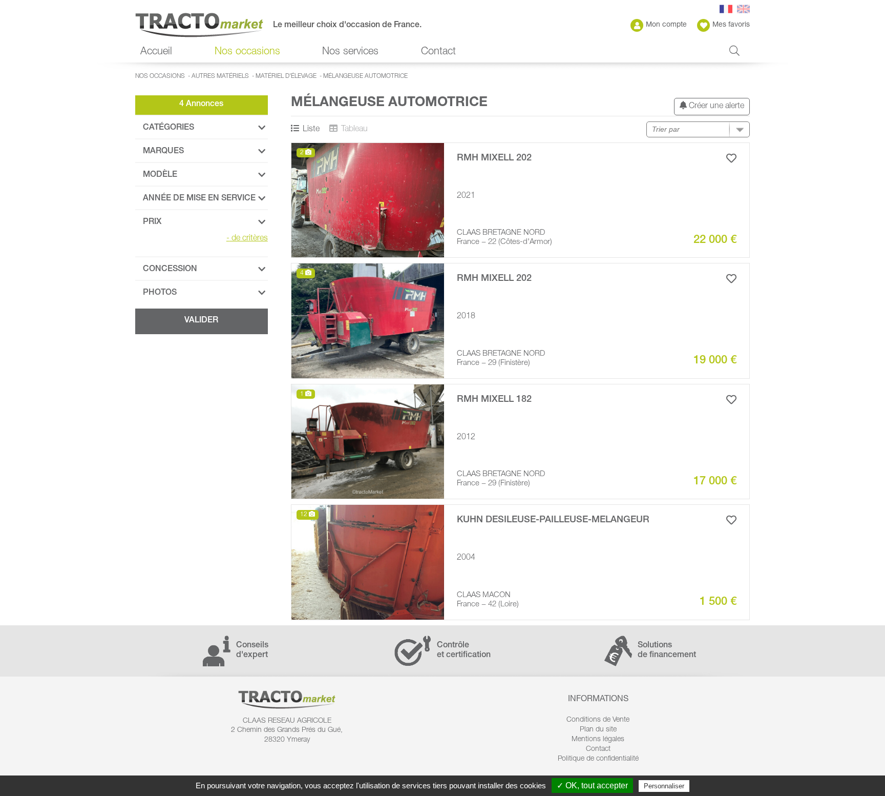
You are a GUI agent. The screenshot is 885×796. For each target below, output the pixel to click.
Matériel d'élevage (286, 76)
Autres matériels (220, 76)
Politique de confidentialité (598, 759)
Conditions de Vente (597, 720)
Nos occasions (160, 76)
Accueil (156, 52)
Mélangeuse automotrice (365, 76)
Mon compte (666, 25)
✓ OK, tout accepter (592, 785)
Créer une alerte (715, 107)
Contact (438, 52)
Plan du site (598, 729)
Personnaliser (664, 786)
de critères (247, 239)
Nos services (350, 52)
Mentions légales (598, 739)
